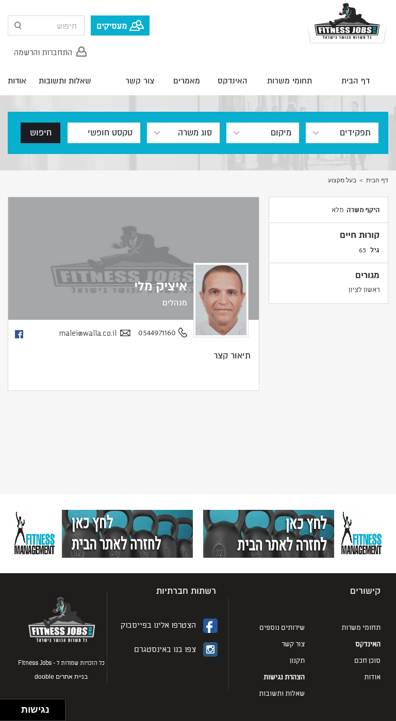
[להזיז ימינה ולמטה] (13, 713)
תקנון (297, 660)
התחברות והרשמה (43, 51)
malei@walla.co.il (88, 333)
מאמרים (186, 81)
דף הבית (355, 81)
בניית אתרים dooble (61, 676)
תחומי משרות (289, 81)
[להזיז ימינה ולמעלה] (13, 707)
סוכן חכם (367, 660)
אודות (17, 81)
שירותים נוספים (282, 627)
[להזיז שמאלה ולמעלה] (8, 707)
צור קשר (139, 81)
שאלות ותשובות (65, 81)
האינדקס (233, 81)
